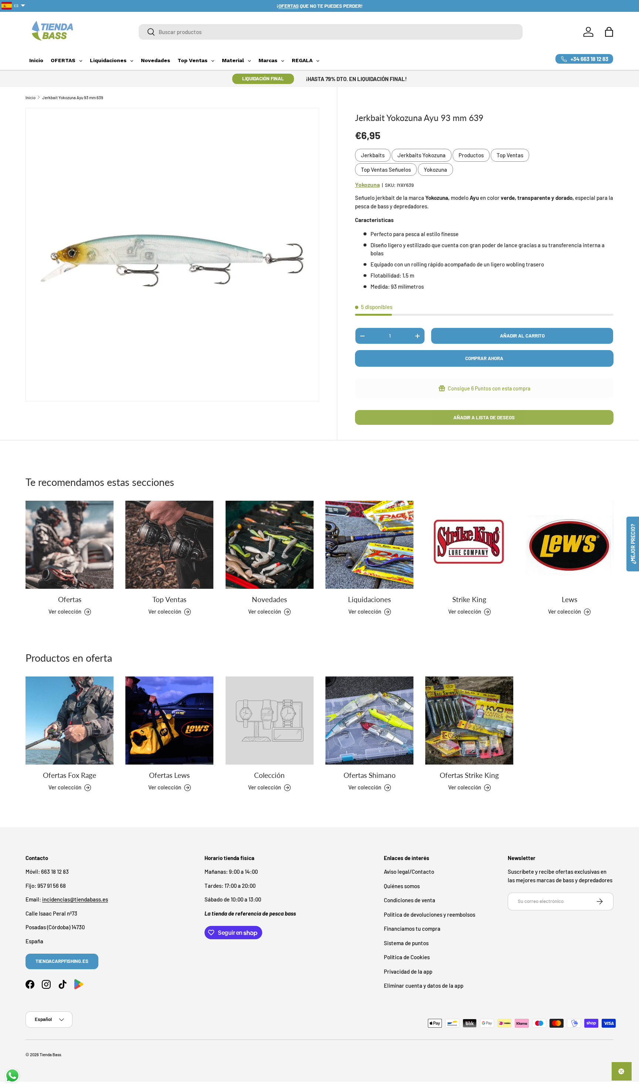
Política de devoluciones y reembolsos (429, 914)
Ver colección (264, 787)
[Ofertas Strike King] (469, 720)
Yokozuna (435, 169)
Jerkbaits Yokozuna (422, 155)
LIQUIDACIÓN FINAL (263, 78)
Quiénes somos (402, 886)
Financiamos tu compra (412, 929)
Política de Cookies (407, 957)
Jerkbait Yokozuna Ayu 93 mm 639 (72, 97)
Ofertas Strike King (469, 775)
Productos (471, 155)
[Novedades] (270, 545)
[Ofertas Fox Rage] (70, 720)
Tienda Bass (50, 1054)
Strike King (469, 599)
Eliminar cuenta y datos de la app (423, 986)
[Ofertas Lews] (169, 720)
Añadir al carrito (522, 336)
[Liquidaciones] (369, 545)
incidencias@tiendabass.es (75, 899)
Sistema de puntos (406, 943)
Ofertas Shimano (370, 775)
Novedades (269, 599)
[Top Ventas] (169, 545)
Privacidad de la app (408, 971)
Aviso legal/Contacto (409, 872)
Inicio (31, 97)
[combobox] (331, 32)
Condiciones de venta (409, 900)
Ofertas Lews (169, 775)
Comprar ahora (484, 358)
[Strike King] (469, 545)
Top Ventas (510, 155)
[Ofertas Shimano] (369, 720)
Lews (569, 599)
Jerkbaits (373, 155)
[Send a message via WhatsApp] (12, 1075)
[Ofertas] (70, 545)
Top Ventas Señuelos (386, 169)
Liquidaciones (369, 599)
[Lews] (569, 545)
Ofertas (69, 599)
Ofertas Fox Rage (69, 775)
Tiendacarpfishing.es (62, 961)
